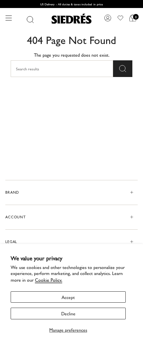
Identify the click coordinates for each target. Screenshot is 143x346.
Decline (68, 313)
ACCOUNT (15, 216)
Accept (68, 297)
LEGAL (11, 241)
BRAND (12, 192)
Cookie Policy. (48, 279)
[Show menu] (8, 18)
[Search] (30, 19)
